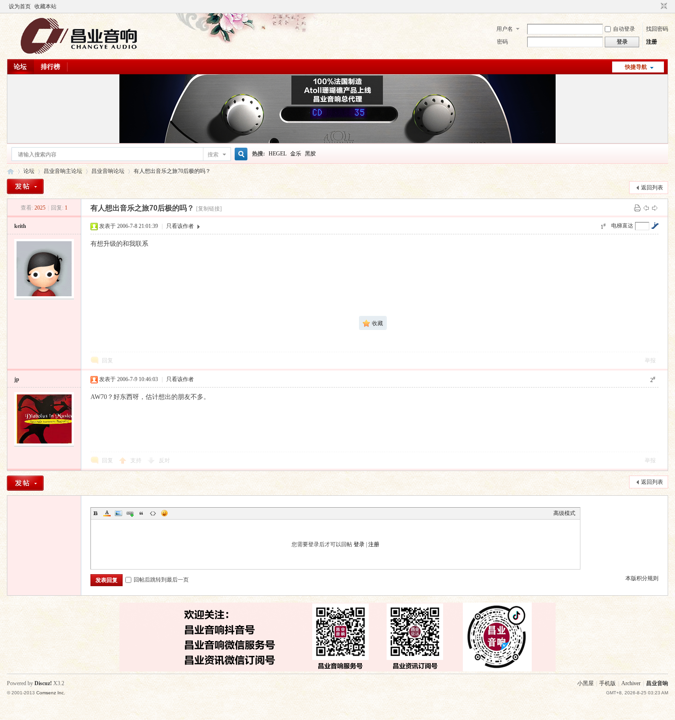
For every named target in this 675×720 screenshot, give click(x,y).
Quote (141, 513)
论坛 (20, 66)
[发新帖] (25, 186)
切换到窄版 (663, 6)
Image (118, 513)
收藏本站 (45, 6)
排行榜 (50, 66)
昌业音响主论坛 (10, 171)
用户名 (504, 29)
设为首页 (20, 6)
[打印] (637, 208)
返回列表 (652, 187)
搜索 (213, 154)
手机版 (607, 683)
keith (20, 226)
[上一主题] (646, 208)
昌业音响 (657, 683)
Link (130, 513)
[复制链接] (209, 208)
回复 (107, 360)
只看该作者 (180, 226)
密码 (502, 42)
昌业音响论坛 (107, 171)
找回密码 (657, 29)
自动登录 (624, 29)
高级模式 (564, 513)
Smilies (164, 513)
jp (16, 379)
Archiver (631, 683)
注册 (651, 42)
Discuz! (43, 683)
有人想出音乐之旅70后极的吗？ (172, 171)
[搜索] (239, 154)
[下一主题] (654, 208)
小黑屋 (585, 683)
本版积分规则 (641, 578)
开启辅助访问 (655, 6)
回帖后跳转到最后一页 (161, 579)
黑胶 (310, 153)
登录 (359, 544)
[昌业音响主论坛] (79, 53)
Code (153, 513)
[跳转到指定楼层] (654, 225)
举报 (650, 360)
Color (107, 513)
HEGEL (278, 153)
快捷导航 (636, 67)
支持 (136, 460)
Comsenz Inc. (50, 692)
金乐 (295, 153)
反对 (164, 460)
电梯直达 (622, 225)
